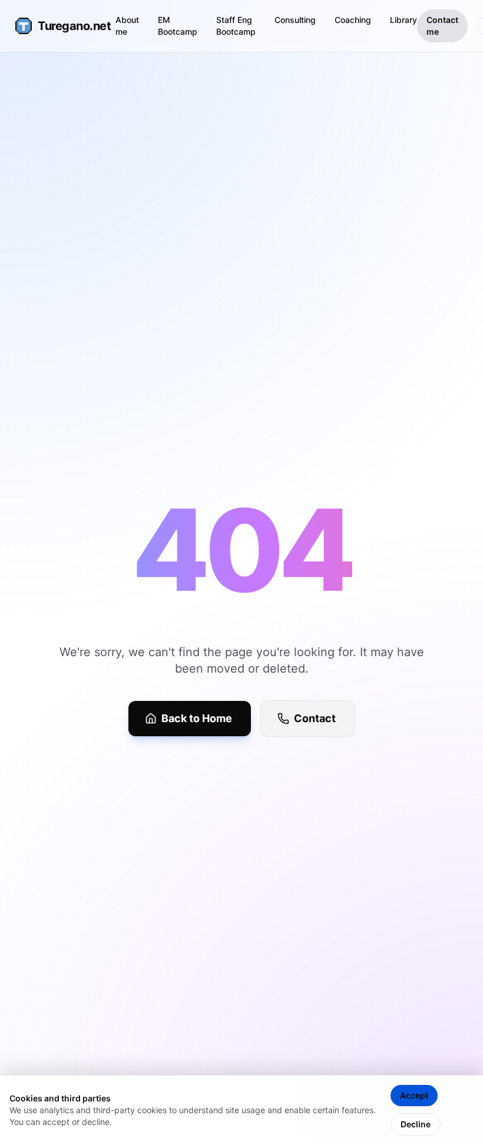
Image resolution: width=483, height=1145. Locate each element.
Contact (315, 718)
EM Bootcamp (177, 26)
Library (403, 20)
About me (127, 26)
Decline (416, 1124)
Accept (414, 1095)
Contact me (442, 26)
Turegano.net (65, 26)
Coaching (353, 20)
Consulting (295, 20)
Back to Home (196, 718)
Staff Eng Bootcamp (236, 26)
